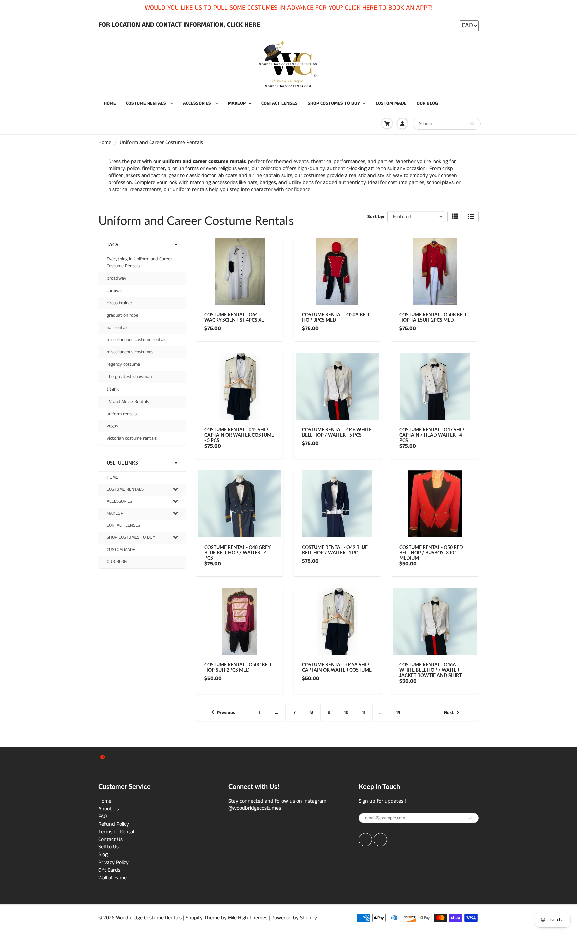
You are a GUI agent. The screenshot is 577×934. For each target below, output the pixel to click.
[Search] (472, 124)
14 (398, 712)
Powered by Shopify (294, 918)
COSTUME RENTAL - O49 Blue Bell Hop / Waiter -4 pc (335, 549)
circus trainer (119, 303)
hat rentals (117, 327)
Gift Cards (109, 870)
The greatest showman (129, 376)
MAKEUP (237, 103)
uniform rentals (122, 414)
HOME (110, 103)
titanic (113, 389)
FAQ (102, 816)
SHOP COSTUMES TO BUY (334, 103)
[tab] (142, 490)
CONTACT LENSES (279, 103)
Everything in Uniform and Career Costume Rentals (139, 262)
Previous (226, 712)
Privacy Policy (113, 862)
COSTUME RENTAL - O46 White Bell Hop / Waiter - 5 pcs (337, 432)
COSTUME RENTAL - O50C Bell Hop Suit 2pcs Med (238, 667)
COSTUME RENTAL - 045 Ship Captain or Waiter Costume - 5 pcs (239, 435)
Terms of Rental (116, 832)
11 (363, 712)
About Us (108, 809)
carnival (114, 290)
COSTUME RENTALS (146, 103)
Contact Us (110, 839)
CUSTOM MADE (391, 103)
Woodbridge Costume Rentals (149, 918)
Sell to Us (108, 847)
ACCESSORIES (197, 103)
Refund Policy (113, 824)
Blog (103, 855)
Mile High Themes (247, 918)
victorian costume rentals (132, 438)
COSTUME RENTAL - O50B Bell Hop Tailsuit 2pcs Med (433, 317)
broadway (116, 278)
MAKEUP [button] (115, 514)
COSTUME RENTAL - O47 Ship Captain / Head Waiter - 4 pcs (431, 435)
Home (104, 142)
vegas (112, 426)
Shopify (194, 918)
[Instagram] (380, 839)
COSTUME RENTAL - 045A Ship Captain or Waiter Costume (337, 667)
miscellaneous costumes (130, 352)
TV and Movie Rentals (128, 401)
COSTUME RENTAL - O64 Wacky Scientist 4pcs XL (234, 317)
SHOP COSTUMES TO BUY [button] (130, 538)
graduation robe (122, 315)
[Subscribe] (470, 818)
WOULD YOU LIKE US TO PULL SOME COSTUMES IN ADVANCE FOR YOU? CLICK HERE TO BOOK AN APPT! (289, 8)
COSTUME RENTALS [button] (125, 490)
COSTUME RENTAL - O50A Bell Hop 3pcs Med (336, 317)
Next (449, 712)
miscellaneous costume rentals (136, 339)
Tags (112, 244)
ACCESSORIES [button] (119, 502)
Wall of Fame (112, 878)
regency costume (123, 364)
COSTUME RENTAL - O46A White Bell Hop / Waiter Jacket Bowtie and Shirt (430, 670)
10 (346, 712)
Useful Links (122, 463)
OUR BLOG (427, 103)
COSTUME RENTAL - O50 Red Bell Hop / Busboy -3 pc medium (431, 552)
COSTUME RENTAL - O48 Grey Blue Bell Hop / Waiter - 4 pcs (237, 552)
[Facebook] (365, 839)
